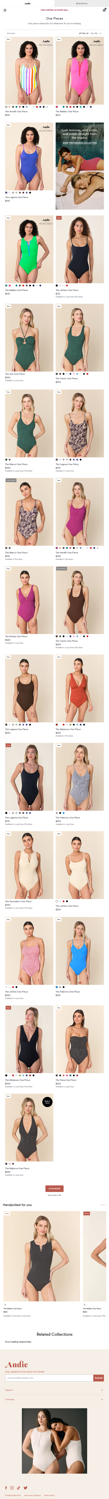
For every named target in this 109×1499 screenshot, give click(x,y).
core (58, 218)
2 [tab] (30, 102)
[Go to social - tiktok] (18, 1488)
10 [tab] (105, 1205)
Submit (98, 1378)
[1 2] (29, 71)
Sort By (94, 33)
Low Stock (11, 480)
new (8, 39)
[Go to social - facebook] (6, 1488)
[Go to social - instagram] (12, 1488)
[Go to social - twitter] (25, 1487)
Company (11, 1399)
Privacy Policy (49, 1495)
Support (11, 1390)
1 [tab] (28, 102)
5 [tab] (103, 1205)
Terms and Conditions (32, 1495)
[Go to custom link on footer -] (54, 1441)
